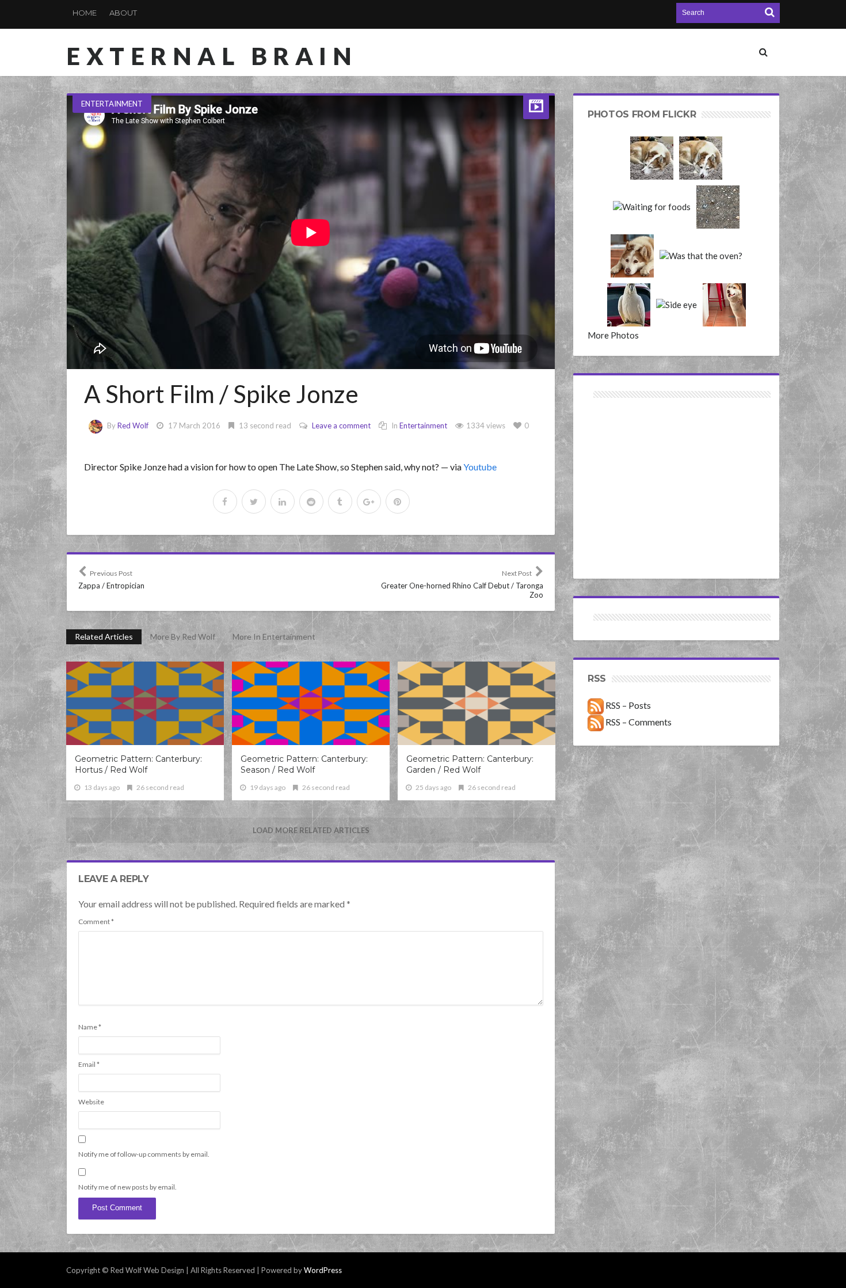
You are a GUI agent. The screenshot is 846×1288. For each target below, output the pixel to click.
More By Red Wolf (182, 636)
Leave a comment (341, 425)
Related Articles (104, 636)
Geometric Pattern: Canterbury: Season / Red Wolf (304, 764)
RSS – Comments (638, 721)
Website (91, 1101)
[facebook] (225, 501)
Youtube (480, 466)
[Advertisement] (632, 442)
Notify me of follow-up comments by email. (143, 1154)
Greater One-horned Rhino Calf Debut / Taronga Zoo (462, 584)
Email (89, 1064)
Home (85, 12)
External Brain (211, 56)
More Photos (613, 335)
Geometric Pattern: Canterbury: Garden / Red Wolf (469, 764)
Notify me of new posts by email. (127, 1187)
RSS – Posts (627, 705)
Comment (96, 921)
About (123, 12)
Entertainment (112, 103)
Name (89, 1027)
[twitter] (254, 501)
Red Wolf (132, 425)
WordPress (323, 1270)
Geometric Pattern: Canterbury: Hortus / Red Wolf (138, 764)
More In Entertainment (274, 636)
